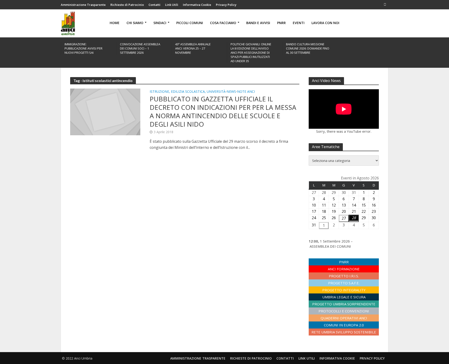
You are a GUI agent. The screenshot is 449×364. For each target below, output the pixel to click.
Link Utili (171, 5)
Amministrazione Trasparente (83, 5)
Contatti (154, 5)
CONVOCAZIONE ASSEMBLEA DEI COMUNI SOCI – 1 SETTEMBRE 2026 (140, 48)
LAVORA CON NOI (325, 23)
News (231, 92)
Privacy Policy (226, 5)
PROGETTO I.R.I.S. (344, 276)
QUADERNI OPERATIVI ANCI (344, 318)
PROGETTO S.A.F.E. (343, 283)
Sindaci (159, 23)
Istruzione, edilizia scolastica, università (187, 92)
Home (114, 23)
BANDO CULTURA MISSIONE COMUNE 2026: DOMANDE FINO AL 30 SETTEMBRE (307, 48)
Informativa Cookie (197, 5)
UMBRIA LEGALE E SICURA (344, 297)
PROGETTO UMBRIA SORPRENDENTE (343, 304)
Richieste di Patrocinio (127, 5)
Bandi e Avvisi (258, 23)
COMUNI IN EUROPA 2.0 (344, 325)
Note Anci (246, 92)
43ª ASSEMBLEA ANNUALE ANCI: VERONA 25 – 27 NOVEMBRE (193, 48)
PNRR (281, 23)
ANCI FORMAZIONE (344, 269)
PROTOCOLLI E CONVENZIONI (344, 311)
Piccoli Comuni (189, 23)
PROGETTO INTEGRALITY (344, 290)
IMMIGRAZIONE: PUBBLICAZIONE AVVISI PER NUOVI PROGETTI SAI (83, 48)
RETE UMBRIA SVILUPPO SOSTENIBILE (343, 332)
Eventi (298, 23)
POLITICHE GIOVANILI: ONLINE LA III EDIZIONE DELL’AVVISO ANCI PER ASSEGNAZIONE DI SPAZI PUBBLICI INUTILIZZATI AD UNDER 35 (251, 52)
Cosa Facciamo (223, 23)
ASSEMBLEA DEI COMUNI (330, 246)
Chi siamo (135, 23)
